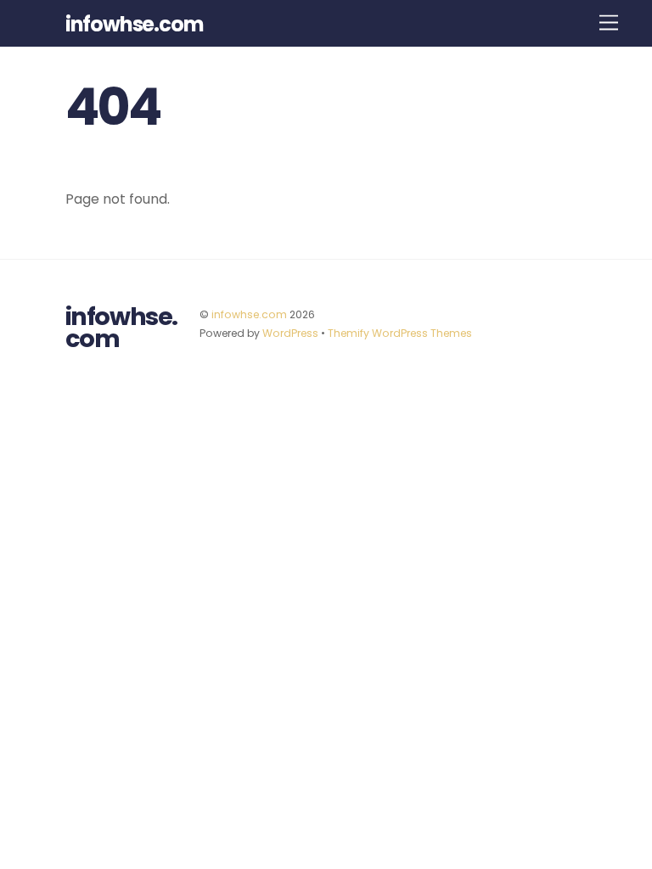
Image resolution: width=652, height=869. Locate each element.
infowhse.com (249, 314)
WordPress (290, 333)
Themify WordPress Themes (400, 333)
